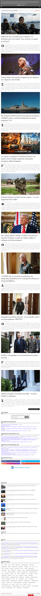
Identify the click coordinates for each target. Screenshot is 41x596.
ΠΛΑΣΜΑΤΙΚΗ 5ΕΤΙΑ (27, 580)
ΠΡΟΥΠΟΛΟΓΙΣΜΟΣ (5, 584)
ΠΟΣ (11, 582)
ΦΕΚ (14, 587)
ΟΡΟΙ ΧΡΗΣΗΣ (32, 593)
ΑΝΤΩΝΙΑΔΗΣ (26, 566)
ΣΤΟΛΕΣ (29, 584)
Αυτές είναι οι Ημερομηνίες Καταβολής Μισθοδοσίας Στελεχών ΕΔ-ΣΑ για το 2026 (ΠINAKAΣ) (20, 490)
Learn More (19, 5)
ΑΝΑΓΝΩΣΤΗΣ (18, 564)
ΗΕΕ (15, 573)
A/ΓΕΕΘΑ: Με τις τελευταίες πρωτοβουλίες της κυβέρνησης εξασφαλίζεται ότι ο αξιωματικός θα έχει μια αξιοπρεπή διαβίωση (20, 278)
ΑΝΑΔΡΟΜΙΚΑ (31, 564)
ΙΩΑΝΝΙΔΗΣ (23, 573)
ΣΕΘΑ (21, 584)
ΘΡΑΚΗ (19, 573)
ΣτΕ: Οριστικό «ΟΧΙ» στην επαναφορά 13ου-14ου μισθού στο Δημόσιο (16, 517)
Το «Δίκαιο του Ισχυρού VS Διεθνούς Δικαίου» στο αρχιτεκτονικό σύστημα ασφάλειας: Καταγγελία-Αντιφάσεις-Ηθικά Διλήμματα (18, 158)
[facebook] (10, 461)
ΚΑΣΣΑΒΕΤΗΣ (31, 573)
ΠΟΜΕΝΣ (8, 582)
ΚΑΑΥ (27, 573)
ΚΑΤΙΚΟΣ (36, 573)
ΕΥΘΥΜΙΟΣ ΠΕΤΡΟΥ (25, 571)
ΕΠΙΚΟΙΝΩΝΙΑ (38, 593)
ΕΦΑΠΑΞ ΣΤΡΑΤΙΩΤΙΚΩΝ (33, 571)
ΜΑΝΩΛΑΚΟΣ (30, 575)
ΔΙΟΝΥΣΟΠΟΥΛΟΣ (31, 568)
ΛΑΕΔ (17, 575)
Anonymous (7, 542)
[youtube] (30, 463)
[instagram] (10, 463)
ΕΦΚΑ (2, 573)
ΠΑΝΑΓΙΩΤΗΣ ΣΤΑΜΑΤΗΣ (5, 580)
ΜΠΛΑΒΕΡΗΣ (27, 577)
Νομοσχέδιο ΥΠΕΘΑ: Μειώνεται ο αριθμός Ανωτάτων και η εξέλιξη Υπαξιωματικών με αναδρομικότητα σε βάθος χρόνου (22, 509)
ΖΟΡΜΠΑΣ (12, 573)
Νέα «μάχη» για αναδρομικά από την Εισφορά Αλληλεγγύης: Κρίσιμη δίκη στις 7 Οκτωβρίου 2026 (21, 485)
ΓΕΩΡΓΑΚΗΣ (11, 568)
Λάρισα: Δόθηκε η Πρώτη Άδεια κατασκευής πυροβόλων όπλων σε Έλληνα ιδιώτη (15, 454)
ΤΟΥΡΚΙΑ (3, 587)
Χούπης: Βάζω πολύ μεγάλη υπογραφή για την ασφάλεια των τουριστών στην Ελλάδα (20, 78)
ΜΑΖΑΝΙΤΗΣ (21, 575)
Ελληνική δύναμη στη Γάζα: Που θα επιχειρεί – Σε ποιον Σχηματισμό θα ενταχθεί (20, 198)
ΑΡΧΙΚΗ (28, 593)
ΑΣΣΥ (36, 566)
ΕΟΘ (2, 571)
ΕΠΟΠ (5, 571)
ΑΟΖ (30, 566)
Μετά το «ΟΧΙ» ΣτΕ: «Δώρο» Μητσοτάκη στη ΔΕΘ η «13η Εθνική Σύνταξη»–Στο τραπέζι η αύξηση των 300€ (22, 503)
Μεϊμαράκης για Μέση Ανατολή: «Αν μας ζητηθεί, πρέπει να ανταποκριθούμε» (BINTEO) (20, 318)
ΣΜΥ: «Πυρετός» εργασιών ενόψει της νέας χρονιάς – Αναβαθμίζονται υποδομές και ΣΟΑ (17, 436)
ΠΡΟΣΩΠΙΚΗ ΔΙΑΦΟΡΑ (32, 582)
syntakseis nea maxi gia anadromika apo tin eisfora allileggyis (26, 553)
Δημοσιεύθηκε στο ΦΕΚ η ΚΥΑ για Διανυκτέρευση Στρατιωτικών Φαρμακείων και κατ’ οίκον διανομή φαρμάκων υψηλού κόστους (21, 513)
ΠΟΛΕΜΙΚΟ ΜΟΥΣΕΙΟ (34, 580)
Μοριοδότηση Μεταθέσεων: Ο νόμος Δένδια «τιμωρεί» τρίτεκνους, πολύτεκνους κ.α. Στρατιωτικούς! (21, 499)
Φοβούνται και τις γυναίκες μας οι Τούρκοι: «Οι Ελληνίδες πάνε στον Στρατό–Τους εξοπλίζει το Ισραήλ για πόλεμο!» (19, 38)
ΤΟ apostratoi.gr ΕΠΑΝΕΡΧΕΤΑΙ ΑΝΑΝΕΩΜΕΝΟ (9, 424)
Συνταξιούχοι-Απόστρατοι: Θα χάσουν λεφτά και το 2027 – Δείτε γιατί (14, 430)
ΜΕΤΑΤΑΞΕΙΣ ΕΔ (21, 577)
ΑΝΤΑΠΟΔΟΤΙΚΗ (14, 566)
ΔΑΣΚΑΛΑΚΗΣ (17, 568)
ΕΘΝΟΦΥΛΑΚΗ (13, 570)
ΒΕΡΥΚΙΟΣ (6, 568)
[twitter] (30, 461)
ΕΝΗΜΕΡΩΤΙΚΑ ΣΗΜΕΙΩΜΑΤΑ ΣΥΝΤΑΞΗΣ (32, 570)
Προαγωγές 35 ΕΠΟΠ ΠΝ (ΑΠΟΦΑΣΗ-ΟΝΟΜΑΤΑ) (9, 437)
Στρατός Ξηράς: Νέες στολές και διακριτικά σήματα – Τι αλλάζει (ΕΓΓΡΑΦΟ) (14, 441)
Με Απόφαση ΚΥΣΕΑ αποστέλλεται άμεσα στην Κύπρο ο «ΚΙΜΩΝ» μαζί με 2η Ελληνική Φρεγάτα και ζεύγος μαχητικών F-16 (20, 117)
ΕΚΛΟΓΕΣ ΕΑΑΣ (19, 570)
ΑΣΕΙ (33, 566)
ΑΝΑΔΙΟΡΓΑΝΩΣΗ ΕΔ (24, 564)
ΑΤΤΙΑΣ (3, 568)
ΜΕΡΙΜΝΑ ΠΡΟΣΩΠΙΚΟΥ (5, 577)
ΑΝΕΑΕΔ (9, 566)
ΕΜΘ (24, 570)
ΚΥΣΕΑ (14, 575)
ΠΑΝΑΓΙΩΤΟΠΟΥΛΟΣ (14, 580)
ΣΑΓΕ (10, 584)
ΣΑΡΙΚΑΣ (13, 584)
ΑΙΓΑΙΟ (9, 564)
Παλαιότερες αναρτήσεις (33, 409)
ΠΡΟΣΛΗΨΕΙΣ (25, 582)
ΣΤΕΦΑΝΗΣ (25, 584)
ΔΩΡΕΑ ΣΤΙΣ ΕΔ (4, 570)
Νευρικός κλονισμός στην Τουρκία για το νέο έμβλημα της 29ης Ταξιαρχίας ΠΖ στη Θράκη (17, 449)
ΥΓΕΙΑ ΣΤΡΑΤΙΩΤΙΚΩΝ (9, 587)
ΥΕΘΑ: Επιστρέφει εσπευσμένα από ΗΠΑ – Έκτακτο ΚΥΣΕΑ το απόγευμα (19, 394)
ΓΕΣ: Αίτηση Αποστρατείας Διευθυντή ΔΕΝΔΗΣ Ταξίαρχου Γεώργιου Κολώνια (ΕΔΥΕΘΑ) (20, 494)
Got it (23, 5)
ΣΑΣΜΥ (17, 584)
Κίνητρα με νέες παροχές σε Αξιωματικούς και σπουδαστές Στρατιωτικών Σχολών (18, 522)
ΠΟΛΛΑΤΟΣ (3, 582)
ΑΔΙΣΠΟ (5, 564)
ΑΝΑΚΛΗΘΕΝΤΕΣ (4, 566)
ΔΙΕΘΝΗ (26, 568)
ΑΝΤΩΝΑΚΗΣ (21, 566)
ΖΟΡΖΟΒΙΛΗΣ (7, 573)
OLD (2, 564)
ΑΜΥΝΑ (13, 564)
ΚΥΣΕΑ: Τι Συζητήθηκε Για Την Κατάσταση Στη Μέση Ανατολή (19, 356)
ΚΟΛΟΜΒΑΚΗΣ (4, 575)
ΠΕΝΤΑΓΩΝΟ (21, 580)
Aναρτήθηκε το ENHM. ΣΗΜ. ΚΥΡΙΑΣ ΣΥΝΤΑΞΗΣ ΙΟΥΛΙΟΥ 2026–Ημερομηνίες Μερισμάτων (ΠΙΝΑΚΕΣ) (19, 428)
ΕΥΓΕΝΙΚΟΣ (18, 571)
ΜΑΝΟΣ (26, 575)
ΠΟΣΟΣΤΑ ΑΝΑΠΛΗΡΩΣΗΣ (18, 582)
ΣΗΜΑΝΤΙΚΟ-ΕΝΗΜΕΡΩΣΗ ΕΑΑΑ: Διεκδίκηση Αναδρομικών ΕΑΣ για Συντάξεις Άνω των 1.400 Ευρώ (18, 426)
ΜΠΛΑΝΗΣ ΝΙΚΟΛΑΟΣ (34, 577)
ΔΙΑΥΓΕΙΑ (21, 568)
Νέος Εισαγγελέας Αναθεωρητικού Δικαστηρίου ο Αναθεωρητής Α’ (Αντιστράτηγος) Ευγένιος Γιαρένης (21, 526)
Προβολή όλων (36, 10)
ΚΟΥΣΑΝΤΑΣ (9, 575)
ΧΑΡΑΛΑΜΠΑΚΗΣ (25, 587)
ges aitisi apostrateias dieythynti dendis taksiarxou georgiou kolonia (27, 550)
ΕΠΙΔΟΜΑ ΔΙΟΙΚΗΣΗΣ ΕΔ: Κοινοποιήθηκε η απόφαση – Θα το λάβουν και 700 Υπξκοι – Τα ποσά (18, 438)
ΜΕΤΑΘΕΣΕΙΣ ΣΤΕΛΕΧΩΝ (14, 577)
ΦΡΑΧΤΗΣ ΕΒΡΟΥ (19, 587)
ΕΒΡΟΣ (9, 570)
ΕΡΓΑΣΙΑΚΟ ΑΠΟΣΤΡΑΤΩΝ (12, 571)
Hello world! (3, 425)
